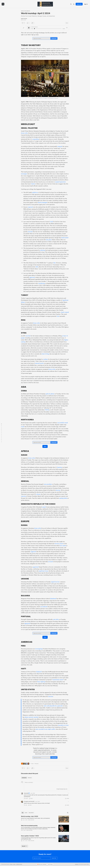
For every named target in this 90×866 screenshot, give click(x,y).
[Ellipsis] (68, 793)
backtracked (64, 238)
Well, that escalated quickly (29, 825)
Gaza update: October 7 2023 (30, 836)
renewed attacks (39, 363)
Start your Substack (42, 864)
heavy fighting (41, 682)
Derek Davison (24, 18)
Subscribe (79, 4)
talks (37, 267)
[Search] (71, 4)
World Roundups (25, 10)
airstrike (28, 336)
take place (49, 240)
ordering (42, 250)
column (38, 494)
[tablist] (26, 777)
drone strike (24, 133)
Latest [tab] (26, 812)
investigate (24, 174)
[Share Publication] (73, 4)
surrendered (43, 607)
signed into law (55, 582)
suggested (33, 552)
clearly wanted (65, 312)
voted (51, 222)
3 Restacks (36, 763)
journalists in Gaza (63, 725)
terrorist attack (59, 544)
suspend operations (60, 182)
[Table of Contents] (1, 433)
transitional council (57, 680)
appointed (36, 567)
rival (58, 316)
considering (41, 283)
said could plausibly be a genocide (53, 706)
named (44, 507)
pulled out (35, 192)
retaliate (45, 359)
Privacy (11, 864)
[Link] (19, 45)
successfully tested (62, 423)
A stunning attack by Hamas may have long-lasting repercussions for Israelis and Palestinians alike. (38, 838)
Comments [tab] (24, 777)
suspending (35, 139)
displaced (39, 672)
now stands (63, 546)
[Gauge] (66, 27)
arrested (50, 562)
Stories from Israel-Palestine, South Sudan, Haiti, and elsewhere (35, 818)
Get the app (50, 864)
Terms (14, 864)
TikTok (47, 410)
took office (56, 619)
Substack (76, 864)
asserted (30, 232)
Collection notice (19, 864)
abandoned (53, 599)
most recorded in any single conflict (45, 729)
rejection (23, 496)
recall (22, 427)
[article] (45, 819)
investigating (38, 649)
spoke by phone (50, 394)
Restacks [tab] (30, 777)
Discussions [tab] (31, 812)
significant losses (43, 571)
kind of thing (45, 354)
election (58, 490)
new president (48, 484)
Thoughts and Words (28, 801)
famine (33, 184)
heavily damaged (42, 202)
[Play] (28, 27)
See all (23, 846)
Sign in (86, 4)
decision (50, 696)
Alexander (26, 793)
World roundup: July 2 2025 (29, 816)
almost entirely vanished (31, 717)
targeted (59, 146)
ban (54, 263)
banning (59, 467)
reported (30, 207)
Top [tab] (22, 812)
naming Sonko (63, 498)
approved (32, 277)
